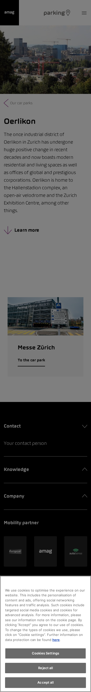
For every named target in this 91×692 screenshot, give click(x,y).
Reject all (45, 668)
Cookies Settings (45, 653)
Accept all (45, 682)
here (56, 640)
